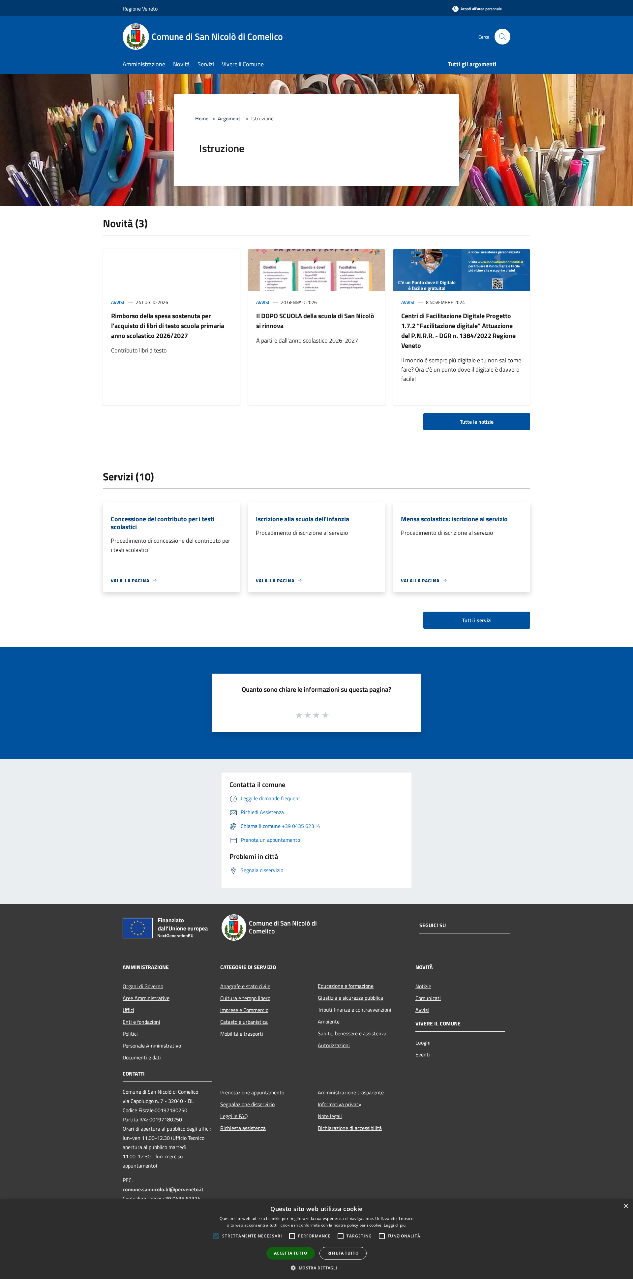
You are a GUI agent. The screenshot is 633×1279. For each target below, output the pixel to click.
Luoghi (423, 1043)
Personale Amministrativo (152, 1046)
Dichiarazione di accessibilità (350, 1128)
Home (201, 118)
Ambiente (329, 1021)
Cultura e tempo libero (245, 998)
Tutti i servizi (477, 620)
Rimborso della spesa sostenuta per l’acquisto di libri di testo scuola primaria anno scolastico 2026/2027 (167, 326)
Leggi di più (395, 1225)
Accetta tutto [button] (290, 1253)
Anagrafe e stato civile (245, 986)
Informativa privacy (339, 1104)
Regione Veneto (140, 9)
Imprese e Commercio (244, 1010)
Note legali (330, 1116)
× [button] (625, 1206)
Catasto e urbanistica (244, 1022)
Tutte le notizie (477, 422)
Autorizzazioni (334, 1045)
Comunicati (428, 998)
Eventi (422, 1054)
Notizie (423, 986)
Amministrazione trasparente (351, 1092)
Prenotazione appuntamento (252, 1092)
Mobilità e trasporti (241, 1034)
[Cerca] (502, 37)
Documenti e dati (142, 1057)
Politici (130, 1034)
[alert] (316, 1239)
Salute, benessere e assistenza (352, 1033)
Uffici (128, 1010)
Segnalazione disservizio (247, 1104)
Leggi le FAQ (234, 1116)
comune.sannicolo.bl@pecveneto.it (163, 1189)
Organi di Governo (143, 986)
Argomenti (230, 118)
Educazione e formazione (346, 986)
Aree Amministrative (146, 998)
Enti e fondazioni (141, 1022)
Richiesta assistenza (243, 1128)
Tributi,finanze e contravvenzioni (354, 1010)
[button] (316, 1267)
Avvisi (117, 302)
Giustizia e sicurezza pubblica (350, 998)
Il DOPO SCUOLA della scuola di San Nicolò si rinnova (315, 321)
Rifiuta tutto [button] (343, 1253)
